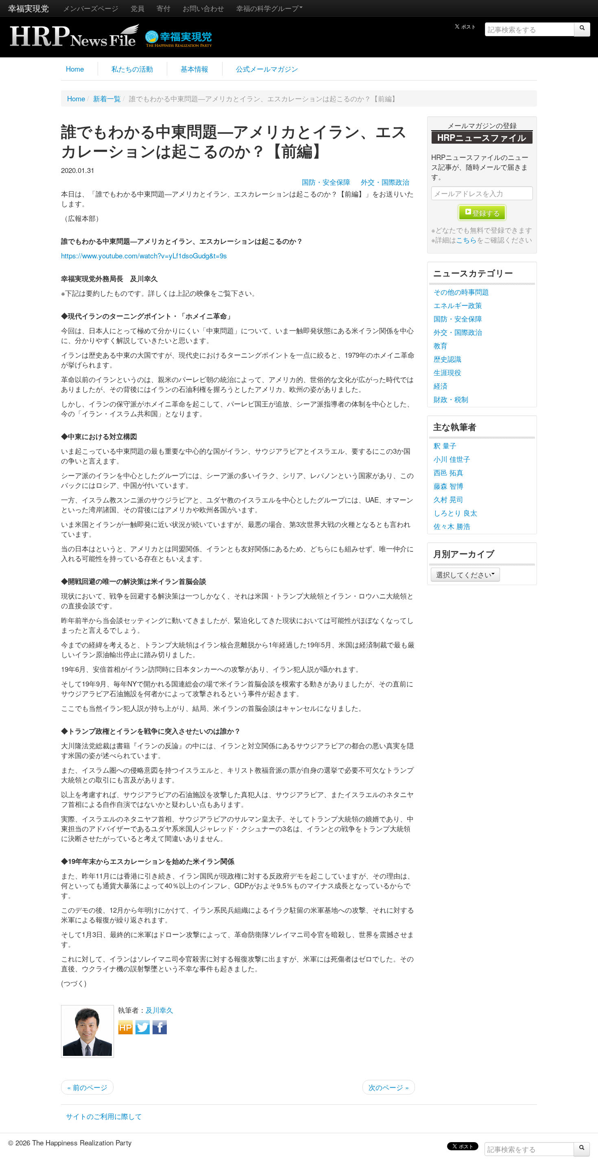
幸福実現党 (28, 8)
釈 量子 (445, 445)
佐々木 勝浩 (452, 526)
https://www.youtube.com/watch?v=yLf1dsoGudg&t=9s (144, 255)
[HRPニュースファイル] (74, 32)
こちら (466, 239)
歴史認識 (447, 359)
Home (75, 68)
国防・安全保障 (326, 182)
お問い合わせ (203, 8)
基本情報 (194, 68)
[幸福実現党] (178, 37)
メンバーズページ (90, 8)
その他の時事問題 (461, 291)
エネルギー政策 (458, 305)
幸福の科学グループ (267, 8)
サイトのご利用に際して (104, 1116)
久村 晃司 (448, 499)
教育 (440, 345)
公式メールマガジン (267, 68)
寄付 (163, 8)
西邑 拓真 (448, 472)
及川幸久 (159, 1010)
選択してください (463, 574)
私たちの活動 (132, 68)
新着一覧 (107, 98)
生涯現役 (447, 372)
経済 (440, 385)
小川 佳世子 (452, 459)
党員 (137, 8)
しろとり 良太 (455, 512)
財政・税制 (451, 399)
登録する (486, 213)
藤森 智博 (448, 486)
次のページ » (389, 1087)
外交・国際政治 (385, 182)
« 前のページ (87, 1087)
